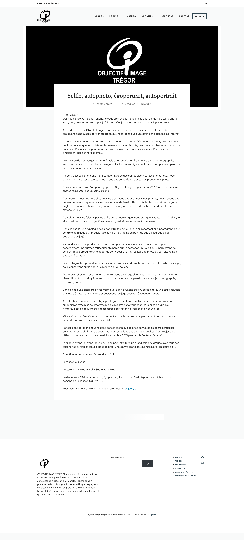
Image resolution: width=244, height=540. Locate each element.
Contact (184, 16)
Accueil (99, 16)
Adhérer (199, 16)
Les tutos (167, 16)
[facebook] (206, 3)
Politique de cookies (185, 476)
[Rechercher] (147, 463)
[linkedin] (200, 3)
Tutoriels (180, 468)
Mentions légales (184, 472)
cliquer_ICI (131, 388)
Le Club (113, 16)
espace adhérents (48, 3)
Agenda (131, 16)
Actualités (180, 465)
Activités (147, 16)
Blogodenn (153, 514)
